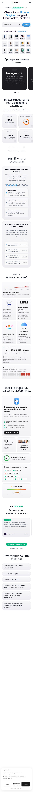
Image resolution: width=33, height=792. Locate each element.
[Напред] (23, 147)
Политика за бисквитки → (16, 788)
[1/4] (13, 147)
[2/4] (15, 147)
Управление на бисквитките (16, 784)
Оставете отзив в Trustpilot (16, 544)
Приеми (26, 784)
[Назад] (9, 147)
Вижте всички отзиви (16, 548)
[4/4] (20, 147)
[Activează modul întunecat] (3, 2)
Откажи (7, 784)
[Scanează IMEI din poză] (19, 25)
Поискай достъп (11, 432)
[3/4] (17, 147)
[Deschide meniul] (30, 2)
